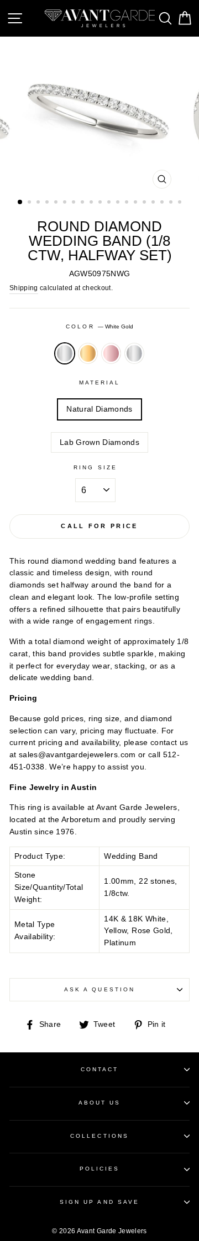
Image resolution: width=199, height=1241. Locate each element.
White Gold (64, 353)
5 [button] (57, 203)
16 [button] (154, 203)
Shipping (23, 288)
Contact (99, 1069)
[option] (99, 115)
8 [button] (83, 203)
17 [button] (163, 203)
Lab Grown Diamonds (99, 442)
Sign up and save (99, 1202)
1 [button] (20, 202)
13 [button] (127, 203)
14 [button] (136, 203)
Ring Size (95, 467)
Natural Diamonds (99, 409)
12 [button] (119, 203)
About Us (99, 1103)
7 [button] (74, 203)
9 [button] (92, 203)
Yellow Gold (87, 353)
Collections (99, 1136)
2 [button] (30, 203)
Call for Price (99, 526)
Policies (99, 1169)
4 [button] (48, 203)
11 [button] (110, 203)
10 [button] (101, 203)
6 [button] (66, 203)
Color (99, 326)
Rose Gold (111, 353)
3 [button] (39, 203)
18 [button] (172, 203)
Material (99, 382)
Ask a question (99, 989)
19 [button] (181, 203)
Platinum (134, 353)
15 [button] (145, 203)
